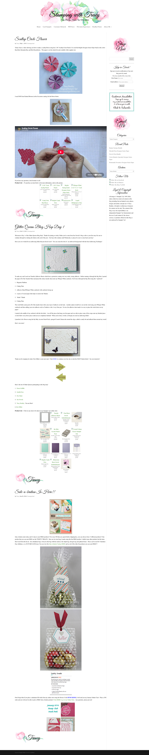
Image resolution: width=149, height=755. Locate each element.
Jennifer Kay (20, 392)
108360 (66, 203)
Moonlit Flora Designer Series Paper (119, 151)
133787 (55, 438)
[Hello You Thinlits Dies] (45, 437)
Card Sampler (47, 27)
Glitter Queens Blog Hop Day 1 (39, 227)
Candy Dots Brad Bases (45, 204)
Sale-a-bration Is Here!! (35, 492)
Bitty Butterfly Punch (66, 439)
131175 (76, 438)
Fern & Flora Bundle (115, 154)
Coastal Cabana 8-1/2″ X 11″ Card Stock (45, 454)
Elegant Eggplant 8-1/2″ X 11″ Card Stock (55, 454)
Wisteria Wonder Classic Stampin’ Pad (77, 454)
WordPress (32, 752)
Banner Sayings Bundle (115, 148)
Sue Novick (20, 399)
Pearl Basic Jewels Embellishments (66, 420)
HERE (55, 359)
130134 (66, 196)
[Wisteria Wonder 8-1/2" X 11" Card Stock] (66, 452)
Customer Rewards (60, 27)
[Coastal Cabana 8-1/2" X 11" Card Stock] (45, 452)
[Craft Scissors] (66, 200)
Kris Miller (19, 407)
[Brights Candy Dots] (55, 203)
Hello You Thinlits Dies (45, 439)
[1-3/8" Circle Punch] (55, 188)
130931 (55, 205)
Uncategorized (30, 43)
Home (39, 27)
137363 (45, 440)
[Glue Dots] (77, 421)
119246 (55, 468)
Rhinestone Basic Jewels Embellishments (55, 467)
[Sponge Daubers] (66, 468)
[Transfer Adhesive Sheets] (55, 415)
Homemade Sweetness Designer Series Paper (121, 162)
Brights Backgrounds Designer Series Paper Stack (66, 195)
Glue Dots (76, 423)
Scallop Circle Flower (31, 39)
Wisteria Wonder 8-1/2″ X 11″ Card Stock (66, 454)
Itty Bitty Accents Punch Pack (55, 436)
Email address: (115, 82)
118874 (45, 190)
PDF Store (71, 27)
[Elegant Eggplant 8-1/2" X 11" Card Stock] (55, 452)
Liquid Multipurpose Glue (76, 204)
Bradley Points (97, 27)
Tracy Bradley (20, 403)
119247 (66, 422)
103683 (76, 424)
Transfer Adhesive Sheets (55, 417)
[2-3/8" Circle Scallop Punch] (45, 188)
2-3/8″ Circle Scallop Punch (45, 189)
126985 (76, 456)
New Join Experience (83, 27)
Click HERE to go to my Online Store (64, 700)
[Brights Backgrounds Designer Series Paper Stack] (66, 192)
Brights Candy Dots (55, 204)
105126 (55, 456)
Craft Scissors (66, 202)
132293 (45, 205)
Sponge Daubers (66, 469)
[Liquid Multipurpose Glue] (76, 203)
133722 (55, 418)
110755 (76, 205)
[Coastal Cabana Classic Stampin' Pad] (76, 434)
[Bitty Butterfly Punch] (66, 437)
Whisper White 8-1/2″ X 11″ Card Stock (77, 192)
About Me (107, 27)
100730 (76, 194)
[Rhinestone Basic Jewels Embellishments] (55, 464)
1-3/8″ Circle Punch (55, 189)
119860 (55, 190)
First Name (114, 78)
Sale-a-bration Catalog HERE (57, 544)
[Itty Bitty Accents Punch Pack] (55, 434)
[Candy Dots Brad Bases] (45, 203)
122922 (66, 456)
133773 (66, 470)
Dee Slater (19, 396)
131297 (45, 456)
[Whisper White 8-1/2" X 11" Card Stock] (76, 190)
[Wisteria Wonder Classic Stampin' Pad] (77, 452)
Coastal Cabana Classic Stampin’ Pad (77, 436)
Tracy (17, 43)
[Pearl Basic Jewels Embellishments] (66, 418)
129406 (66, 440)
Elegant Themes (22, 752)
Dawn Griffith (20, 388)
